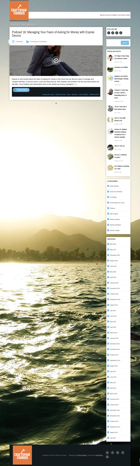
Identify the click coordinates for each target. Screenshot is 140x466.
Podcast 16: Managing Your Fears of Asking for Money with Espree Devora (53, 33)
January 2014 (114, 405)
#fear (68, 94)
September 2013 (115, 427)
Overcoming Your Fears (36, 41)
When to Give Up (119, 146)
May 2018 (113, 244)
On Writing (113, 197)
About (109, 15)
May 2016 (113, 272)
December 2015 (115, 288)
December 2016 (115, 255)
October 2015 (114, 294)
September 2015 (115, 299)
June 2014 (113, 377)
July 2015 (113, 310)
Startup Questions (115, 225)
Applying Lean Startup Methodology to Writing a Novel (121, 78)
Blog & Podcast (121, 15)
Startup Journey (115, 219)
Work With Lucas (104, 15)
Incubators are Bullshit (121, 67)
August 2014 (114, 366)
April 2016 (113, 277)
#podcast (74, 94)
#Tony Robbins (83, 94)
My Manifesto (114, 15)
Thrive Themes (82, 455)
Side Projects (114, 214)
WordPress (99, 455)
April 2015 (113, 327)
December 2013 (115, 410)
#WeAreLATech (94, 94)
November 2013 (115, 416)
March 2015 (113, 333)
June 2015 (113, 316)
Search (125, 43)
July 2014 (113, 371)
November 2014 (115, 349)
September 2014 (115, 360)
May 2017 (113, 250)
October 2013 (114, 421)
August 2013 (114, 432)
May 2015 (113, 322)
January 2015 (114, 338)
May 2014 (113, 382)
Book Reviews (114, 186)
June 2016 (113, 266)
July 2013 (113, 438)
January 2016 (114, 283)
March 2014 (113, 394)
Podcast (44, 41)
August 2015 (114, 305)
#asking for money (48, 94)
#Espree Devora (61, 94)
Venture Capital (114, 230)
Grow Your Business (116, 192)
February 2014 (114, 399)
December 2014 (115, 344)
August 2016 (114, 261)
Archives (128, 15)
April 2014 (113, 388)
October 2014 (114, 355)
